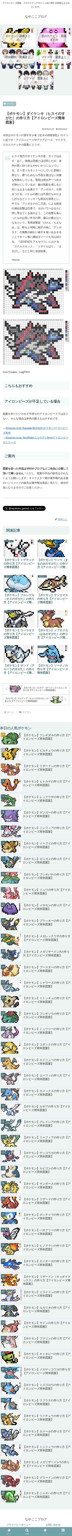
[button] (65, 1064)
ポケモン (11, 103)
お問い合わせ (53, 1524)
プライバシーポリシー (18, 1524)
